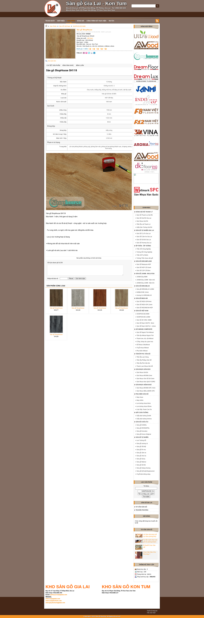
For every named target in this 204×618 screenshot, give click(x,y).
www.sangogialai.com (53, 599)
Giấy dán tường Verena (144, 419)
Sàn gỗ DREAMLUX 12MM (145, 289)
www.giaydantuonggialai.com (55, 603)
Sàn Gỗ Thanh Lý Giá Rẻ (145, 215)
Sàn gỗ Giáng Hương (143, 468)
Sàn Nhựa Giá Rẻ (142, 221)
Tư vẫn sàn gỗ (141, 507)
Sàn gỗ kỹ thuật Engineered (145, 471)
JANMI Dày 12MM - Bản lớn (145, 283)
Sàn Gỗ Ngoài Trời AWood (145, 332)
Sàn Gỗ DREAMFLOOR (144, 261)
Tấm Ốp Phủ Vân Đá (143, 363)
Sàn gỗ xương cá (142, 443)
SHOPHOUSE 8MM (79, 26)
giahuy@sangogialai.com (58, 594)
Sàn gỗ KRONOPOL (143, 428)
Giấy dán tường (142, 412)
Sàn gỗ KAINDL (142, 425)
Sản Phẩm (53, 26)
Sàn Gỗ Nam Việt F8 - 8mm (145, 323)
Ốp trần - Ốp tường (143, 246)
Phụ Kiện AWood (142, 351)
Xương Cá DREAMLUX (144, 295)
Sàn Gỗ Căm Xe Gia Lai (144, 236)
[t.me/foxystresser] (52, 8)
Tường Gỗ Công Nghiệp (144, 252)
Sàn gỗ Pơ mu (141, 449)
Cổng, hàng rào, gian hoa (145, 341)
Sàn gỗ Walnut (141, 462)
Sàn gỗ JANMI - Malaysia (145, 273)
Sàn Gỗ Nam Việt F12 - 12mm (146, 326)
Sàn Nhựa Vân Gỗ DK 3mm (145, 378)
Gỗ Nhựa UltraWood (143, 344)
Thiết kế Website (152, 611)
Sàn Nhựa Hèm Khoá (144, 385)
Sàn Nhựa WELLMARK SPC (146, 391)
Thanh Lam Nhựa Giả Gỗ (145, 366)
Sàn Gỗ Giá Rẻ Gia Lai (144, 218)
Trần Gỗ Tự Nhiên (142, 255)
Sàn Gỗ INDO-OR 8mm (144, 301)
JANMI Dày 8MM (142, 277)
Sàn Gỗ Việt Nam (64, 26)
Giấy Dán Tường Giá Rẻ (144, 227)
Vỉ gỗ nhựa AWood (143, 348)
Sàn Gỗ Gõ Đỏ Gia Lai (144, 239)
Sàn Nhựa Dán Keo (143, 369)
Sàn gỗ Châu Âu (142, 422)
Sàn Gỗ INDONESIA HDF (145, 307)
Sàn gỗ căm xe (141, 453)
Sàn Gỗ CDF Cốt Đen (143, 270)
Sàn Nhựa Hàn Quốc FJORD (146, 381)
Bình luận (80, 65)
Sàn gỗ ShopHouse (56, 308)
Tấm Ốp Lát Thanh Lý (143, 224)
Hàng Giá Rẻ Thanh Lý (144, 212)
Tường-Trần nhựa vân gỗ (145, 258)
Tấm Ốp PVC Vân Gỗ (143, 354)
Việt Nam (90, 38)
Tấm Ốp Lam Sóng (143, 357)
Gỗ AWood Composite (144, 329)
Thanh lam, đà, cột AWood (145, 338)
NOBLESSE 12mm (143, 292)
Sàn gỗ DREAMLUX (143, 286)
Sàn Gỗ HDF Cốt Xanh (144, 267)
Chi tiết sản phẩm (53, 65)
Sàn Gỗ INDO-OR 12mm (144, 304)
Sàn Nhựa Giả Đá (142, 372)
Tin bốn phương (142, 510)
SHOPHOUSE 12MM (143, 317)
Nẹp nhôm (140, 400)
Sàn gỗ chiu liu (141, 456)
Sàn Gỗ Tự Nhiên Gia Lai (145, 230)
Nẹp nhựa (140, 397)
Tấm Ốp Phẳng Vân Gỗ (144, 360)
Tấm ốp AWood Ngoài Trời (145, 335)
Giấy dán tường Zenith (144, 416)
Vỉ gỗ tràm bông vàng (143, 474)
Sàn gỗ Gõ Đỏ (141, 465)
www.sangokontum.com (54, 601)
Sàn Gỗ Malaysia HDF (144, 264)
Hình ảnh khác (68, 65)
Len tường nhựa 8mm (144, 403)
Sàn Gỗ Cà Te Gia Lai (144, 233)
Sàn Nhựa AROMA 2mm (144, 375)
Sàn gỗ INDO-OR (142, 298)
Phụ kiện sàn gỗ (142, 394)
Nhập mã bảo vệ (52, 278)
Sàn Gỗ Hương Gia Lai (144, 243)
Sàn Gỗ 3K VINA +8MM (144, 320)
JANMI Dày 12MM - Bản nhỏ (146, 280)
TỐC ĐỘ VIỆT (151, 613)
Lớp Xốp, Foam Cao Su (144, 409)
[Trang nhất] (46, 26)
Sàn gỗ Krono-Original (144, 434)
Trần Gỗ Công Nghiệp (144, 249)
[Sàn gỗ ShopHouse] (60, 58)
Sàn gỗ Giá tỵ (141, 459)
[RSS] (157, 20)
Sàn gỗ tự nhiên (142, 437)
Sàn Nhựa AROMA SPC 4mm (146, 388)
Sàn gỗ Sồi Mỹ (141, 446)
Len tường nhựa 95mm (144, 406)
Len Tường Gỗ (141, 440)
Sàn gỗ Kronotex (142, 431)
